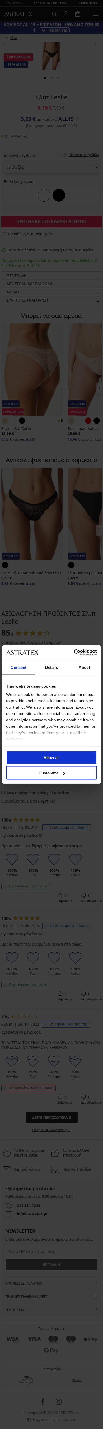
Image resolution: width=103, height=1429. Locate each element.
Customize (48, 773)
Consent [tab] (18, 667)
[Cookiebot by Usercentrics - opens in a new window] (74, 652)
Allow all (51, 757)
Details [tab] (51, 667)
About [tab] (84, 667)
